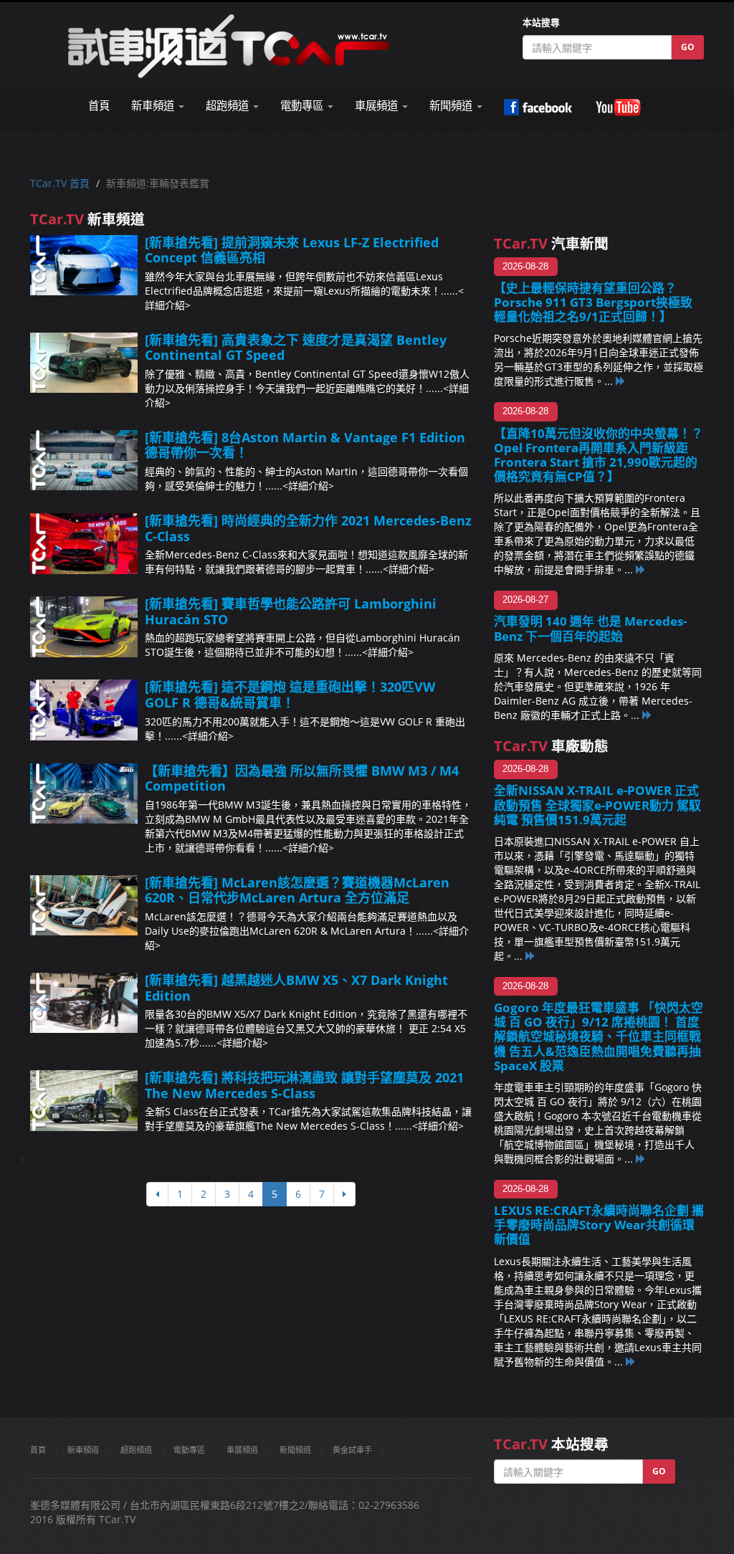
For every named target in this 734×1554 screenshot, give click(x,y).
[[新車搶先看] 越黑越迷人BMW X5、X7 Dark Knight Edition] (84, 1003)
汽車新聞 (551, 243)
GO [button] (688, 47)
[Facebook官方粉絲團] (538, 107)
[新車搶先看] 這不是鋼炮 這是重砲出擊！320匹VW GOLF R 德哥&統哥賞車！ (290, 694)
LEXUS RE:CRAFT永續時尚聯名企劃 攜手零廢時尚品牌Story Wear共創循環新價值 (599, 1224)
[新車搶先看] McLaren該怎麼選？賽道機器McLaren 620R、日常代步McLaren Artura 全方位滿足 (297, 890)
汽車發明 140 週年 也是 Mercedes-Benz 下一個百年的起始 (590, 628)
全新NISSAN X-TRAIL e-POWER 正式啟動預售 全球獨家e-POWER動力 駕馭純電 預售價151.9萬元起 (597, 804)
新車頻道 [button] (154, 105)
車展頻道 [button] (378, 105)
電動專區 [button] (303, 105)
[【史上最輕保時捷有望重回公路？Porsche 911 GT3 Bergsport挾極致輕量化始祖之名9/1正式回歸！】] (621, 381)
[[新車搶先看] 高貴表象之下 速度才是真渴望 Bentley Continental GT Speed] (84, 363)
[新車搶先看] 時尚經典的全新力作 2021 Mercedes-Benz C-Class (308, 528)
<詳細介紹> (308, 485)
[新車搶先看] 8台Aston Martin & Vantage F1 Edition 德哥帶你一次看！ (305, 445)
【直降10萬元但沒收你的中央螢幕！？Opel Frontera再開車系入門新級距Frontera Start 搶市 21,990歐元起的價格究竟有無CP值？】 (598, 455)
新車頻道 (83, 1449)
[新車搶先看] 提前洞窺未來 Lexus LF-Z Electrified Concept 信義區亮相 (292, 250)
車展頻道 (242, 1449)
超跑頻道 (136, 1449)
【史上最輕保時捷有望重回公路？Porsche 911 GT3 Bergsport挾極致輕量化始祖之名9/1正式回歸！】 (593, 302)
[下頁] (344, 1194)
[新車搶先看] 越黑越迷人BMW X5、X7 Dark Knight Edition (296, 987)
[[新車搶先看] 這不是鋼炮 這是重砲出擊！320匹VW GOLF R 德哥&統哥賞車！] (84, 710)
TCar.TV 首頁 (60, 183)
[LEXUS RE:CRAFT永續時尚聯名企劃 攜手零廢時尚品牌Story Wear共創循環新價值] (631, 1361)
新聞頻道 (295, 1449)
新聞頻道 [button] (452, 105)
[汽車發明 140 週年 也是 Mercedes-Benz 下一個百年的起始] (647, 715)
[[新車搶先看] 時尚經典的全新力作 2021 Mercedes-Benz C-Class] (84, 543)
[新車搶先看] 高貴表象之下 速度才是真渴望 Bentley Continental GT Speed (296, 347)
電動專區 (189, 1449)
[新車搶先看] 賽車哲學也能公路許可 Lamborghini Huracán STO (291, 611)
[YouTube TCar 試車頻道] (620, 107)
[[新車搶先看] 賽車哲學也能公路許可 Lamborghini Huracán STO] (84, 626)
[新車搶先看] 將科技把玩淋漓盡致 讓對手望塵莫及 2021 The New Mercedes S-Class (304, 1085)
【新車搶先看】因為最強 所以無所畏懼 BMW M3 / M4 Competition (302, 778)
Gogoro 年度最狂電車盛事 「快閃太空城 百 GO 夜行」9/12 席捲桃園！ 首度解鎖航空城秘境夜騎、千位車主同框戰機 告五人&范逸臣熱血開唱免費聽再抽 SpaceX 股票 (598, 1036)
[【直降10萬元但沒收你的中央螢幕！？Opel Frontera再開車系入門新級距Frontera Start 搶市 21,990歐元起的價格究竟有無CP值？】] (641, 569)
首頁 (99, 105)
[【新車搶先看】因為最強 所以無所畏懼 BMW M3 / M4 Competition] (84, 793)
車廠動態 (551, 745)
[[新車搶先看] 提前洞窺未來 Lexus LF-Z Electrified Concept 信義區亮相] (84, 265)
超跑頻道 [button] (229, 105)
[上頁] (157, 1194)
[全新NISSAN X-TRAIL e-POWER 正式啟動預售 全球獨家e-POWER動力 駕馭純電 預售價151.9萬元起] (530, 956)
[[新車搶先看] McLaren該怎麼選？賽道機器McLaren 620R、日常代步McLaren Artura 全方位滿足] (84, 905)
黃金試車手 (352, 1449)
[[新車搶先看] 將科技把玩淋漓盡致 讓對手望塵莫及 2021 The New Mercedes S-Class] (84, 1100)
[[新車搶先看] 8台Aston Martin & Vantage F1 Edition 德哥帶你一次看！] (84, 460)
